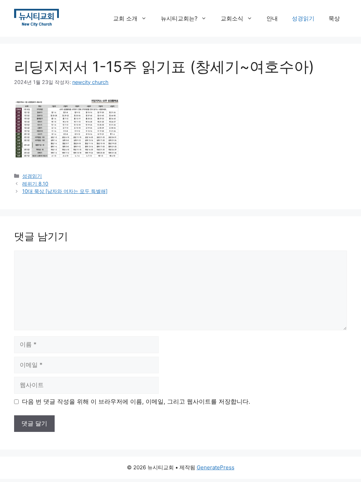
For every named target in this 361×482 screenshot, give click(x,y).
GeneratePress (215, 467)
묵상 (334, 18)
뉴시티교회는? (179, 18)
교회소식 (232, 18)
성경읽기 (303, 18)
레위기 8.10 (35, 184)
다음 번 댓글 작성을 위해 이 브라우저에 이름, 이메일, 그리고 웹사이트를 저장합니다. (136, 401)
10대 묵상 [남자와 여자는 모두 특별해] (65, 191)
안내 (272, 18)
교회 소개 (125, 18)
